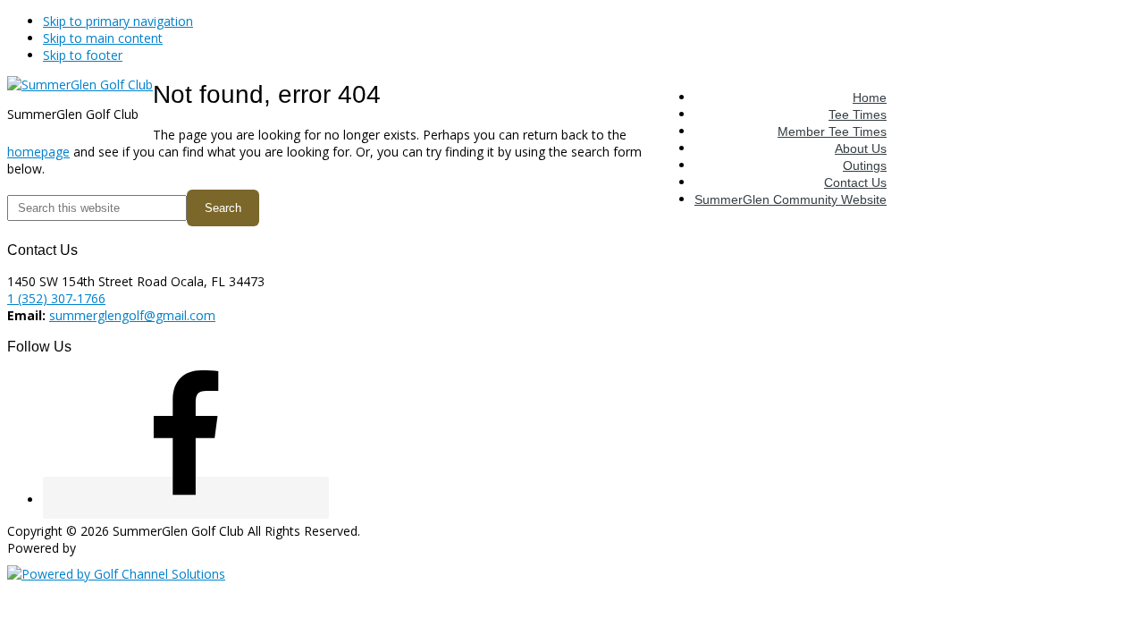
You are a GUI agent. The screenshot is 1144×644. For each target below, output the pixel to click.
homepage (38, 151)
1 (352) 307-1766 (56, 298)
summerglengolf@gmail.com (132, 315)
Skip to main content (103, 38)
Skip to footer (82, 55)
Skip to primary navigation (118, 21)
